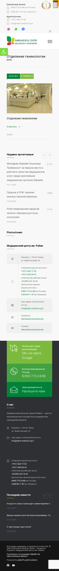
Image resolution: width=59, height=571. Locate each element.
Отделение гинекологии (22, 118)
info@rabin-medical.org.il (22, 23)
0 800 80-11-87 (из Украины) (23, 12)
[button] (4, 52)
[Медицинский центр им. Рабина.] (27, 41)
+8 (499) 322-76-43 (29, 281)
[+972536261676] (16, 29)
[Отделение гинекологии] (29, 98)
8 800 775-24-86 (28, 291)
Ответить (12, 126)
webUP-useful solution (27, 560)
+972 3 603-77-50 (18, 20)
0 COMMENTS (27, 76)
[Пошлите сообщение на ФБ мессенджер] (23, 29)
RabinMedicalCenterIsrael (32, 319)
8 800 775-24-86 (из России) (23, 7)
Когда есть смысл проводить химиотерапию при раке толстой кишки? (29, 503)
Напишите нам (33, 391)
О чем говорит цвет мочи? (19, 527)
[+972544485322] (9, 29)
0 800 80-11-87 (27, 294)
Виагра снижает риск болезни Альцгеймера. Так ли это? (29, 515)
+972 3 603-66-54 (28, 274)
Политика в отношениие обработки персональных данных (23, 555)
